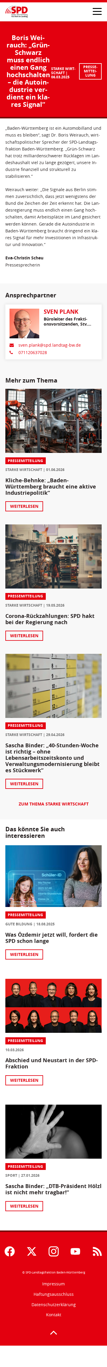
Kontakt (53, 1314)
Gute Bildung (18, 924)
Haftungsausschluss (54, 1294)
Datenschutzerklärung (54, 1304)
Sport (11, 1175)
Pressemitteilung (90, 71)
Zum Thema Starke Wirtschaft (54, 804)
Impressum (53, 1284)
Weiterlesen (24, 506)
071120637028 (32, 352)
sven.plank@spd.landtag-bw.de (49, 345)
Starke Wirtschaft (63, 70)
